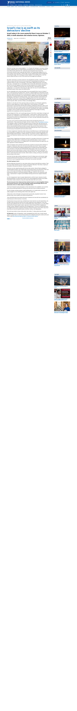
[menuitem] (8, 5)
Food (16, 6)
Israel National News (10, 25)
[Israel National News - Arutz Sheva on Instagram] (65, 5)
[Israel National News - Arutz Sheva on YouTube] (67, 5)
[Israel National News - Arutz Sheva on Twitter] (62, 5)
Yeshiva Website (42, 6)
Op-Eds (8, 6)
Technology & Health (34, 6)
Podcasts (27, 6)
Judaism (12, 6)
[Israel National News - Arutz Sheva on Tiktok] (69, 5)
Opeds (15, 25)
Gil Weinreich (10, 39)
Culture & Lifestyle (21, 6)
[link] (62, 38)
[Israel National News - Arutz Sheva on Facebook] (63, 5)
